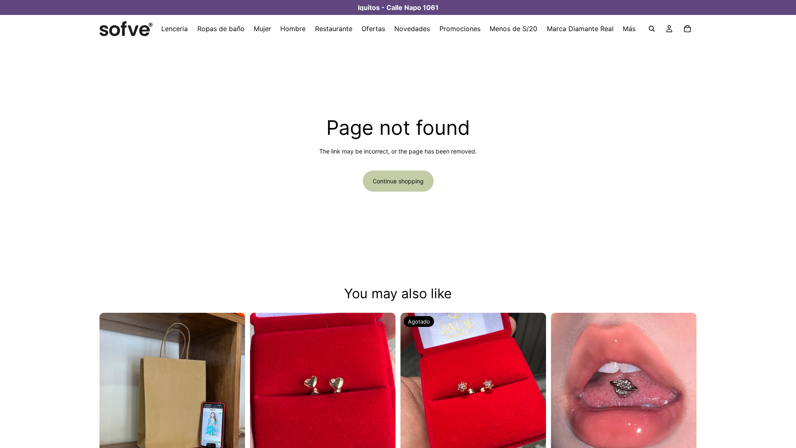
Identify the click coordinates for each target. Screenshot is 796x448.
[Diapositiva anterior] (112, 385)
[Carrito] (687, 28)
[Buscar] (652, 28)
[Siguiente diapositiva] (232, 385)
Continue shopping (398, 181)
